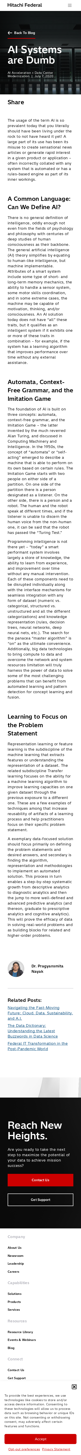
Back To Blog (24, 33)
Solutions (14, 1294)
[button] (74, 1387)
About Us (15, 1247)
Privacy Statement (56, 1449)
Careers (13, 1271)
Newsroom (16, 1255)
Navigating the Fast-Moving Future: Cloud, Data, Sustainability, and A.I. (40, 1013)
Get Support (40, 1200)
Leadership (16, 1263)
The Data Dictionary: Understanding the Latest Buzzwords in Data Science (33, 1031)
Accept (40, 1439)
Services (14, 1309)
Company (16, 1236)
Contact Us (40, 1180)
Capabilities (18, 1283)
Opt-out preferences (24, 1449)
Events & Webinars (22, 1340)
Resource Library (20, 1332)
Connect (15, 1359)
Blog (11, 1348)
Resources (17, 1321)
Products (14, 1302)
